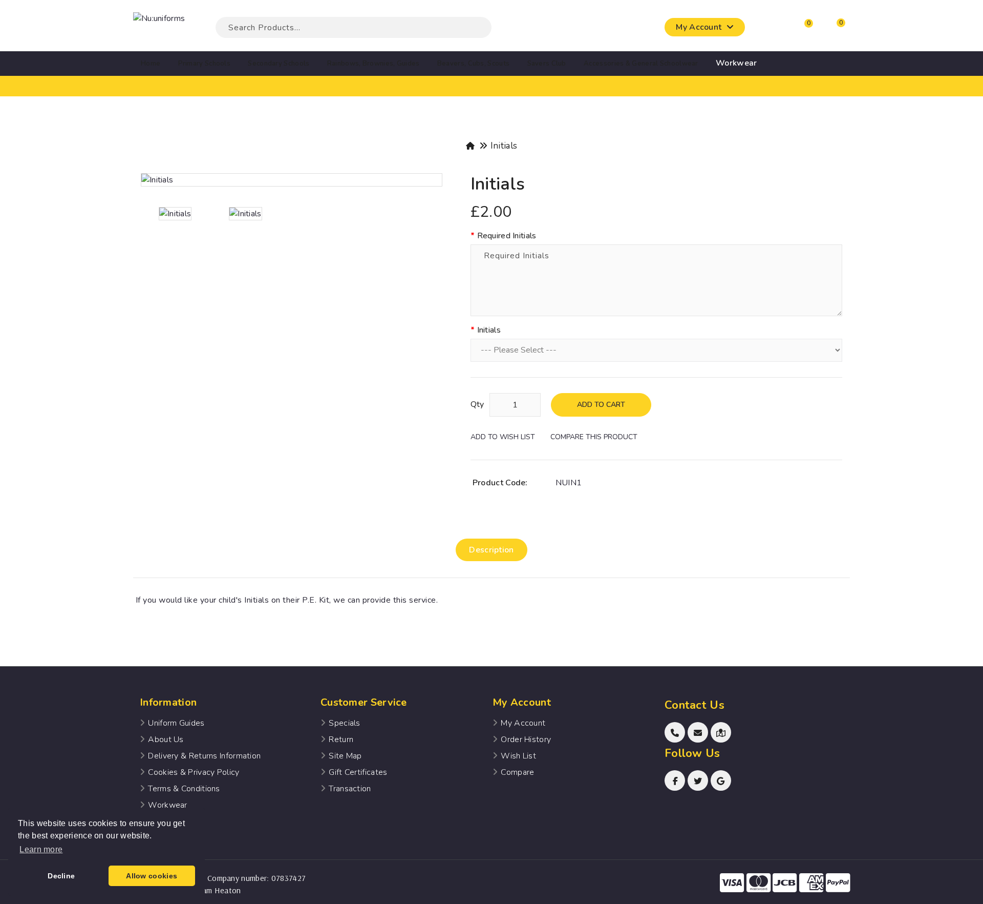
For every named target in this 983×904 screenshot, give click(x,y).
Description (491, 550)
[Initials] (291, 180)
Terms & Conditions (184, 788)
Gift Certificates (358, 772)
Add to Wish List (503, 437)
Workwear (167, 805)
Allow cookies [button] (151, 876)
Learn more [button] (40, 849)
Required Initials (507, 235)
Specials (344, 723)
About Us (165, 739)
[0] (799, 29)
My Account (523, 723)
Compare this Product (593, 437)
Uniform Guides (176, 723)
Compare (517, 772)
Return (341, 739)
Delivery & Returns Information (204, 756)
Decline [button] (61, 876)
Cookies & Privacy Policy (193, 772)
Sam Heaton (219, 890)
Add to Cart (601, 404)
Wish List (518, 756)
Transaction (350, 788)
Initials (503, 146)
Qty (477, 404)
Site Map (345, 756)
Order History (526, 739)
